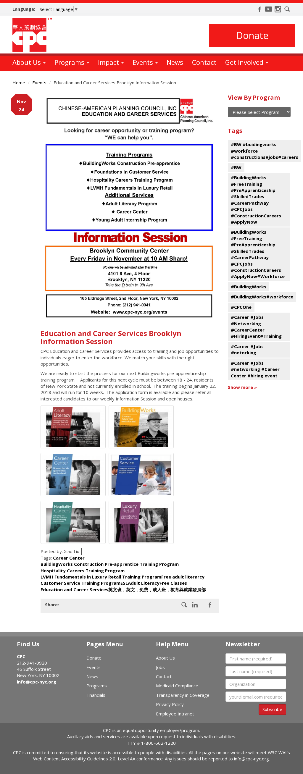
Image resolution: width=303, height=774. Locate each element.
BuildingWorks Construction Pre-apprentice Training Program (110, 564)
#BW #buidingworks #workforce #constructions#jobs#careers (264, 150)
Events (144, 62)
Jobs (160, 667)
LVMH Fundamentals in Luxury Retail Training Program (101, 577)
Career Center (69, 558)
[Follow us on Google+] (195, 605)
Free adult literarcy (182, 577)
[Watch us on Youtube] (268, 9)
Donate (252, 35)
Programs (70, 62)
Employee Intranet (175, 714)
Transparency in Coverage (182, 695)
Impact (109, 62)
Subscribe (272, 709)
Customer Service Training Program (80, 583)
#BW (236, 167)
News (175, 62)
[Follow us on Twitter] (210, 605)
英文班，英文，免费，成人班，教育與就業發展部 (157, 589)
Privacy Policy (170, 704)
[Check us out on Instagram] (278, 9)
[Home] (34, 35)
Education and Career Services (74, 589)
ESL (124, 583)
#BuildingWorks (248, 287)
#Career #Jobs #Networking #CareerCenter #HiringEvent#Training (256, 326)
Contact (204, 62)
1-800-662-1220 (158, 743)
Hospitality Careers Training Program (83, 570)
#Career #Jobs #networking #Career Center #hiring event (255, 369)
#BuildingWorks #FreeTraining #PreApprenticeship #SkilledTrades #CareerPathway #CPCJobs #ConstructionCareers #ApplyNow (256, 199)
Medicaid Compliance (177, 686)
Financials (95, 695)
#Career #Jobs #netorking (247, 349)
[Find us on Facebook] (259, 9)
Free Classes (173, 583)
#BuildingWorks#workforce (262, 297)
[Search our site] (287, 9)
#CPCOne (241, 307)
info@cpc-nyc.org (36, 682)
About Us (27, 62)
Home (18, 82)
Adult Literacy (143, 583)
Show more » (242, 387)
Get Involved (245, 62)
